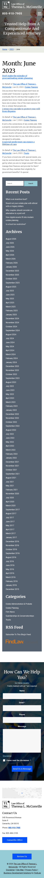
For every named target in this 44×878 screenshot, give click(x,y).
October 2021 (11, 470)
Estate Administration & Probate (19, 604)
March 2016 (10, 577)
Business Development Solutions (17, 873)
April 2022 (10, 446)
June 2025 (10, 295)
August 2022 (11, 430)
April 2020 (10, 502)
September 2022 (13, 426)
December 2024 (12, 318)
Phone (22, 714)
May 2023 (10, 394)
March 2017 (10, 533)
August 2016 (11, 557)
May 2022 (10, 442)
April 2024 (10, 350)
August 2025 (11, 287)
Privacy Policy (31, 870)
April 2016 (10, 573)
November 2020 (12, 493)
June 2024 (10, 342)
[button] (39, 13)
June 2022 (10, 438)
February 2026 (12, 263)
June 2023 (10, 390)
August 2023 (11, 382)
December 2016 (12, 541)
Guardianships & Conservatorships (20, 616)
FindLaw (37, 873)
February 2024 (12, 358)
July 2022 (10, 434)
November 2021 (12, 466)
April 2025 (10, 303)
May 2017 (10, 525)
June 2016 (10, 565)
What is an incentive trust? (16, 199)
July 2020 (10, 498)
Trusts (26, 153)
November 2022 (12, 418)
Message (22, 726)
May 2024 (10, 346)
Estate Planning (31, 87)
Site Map (20, 870)
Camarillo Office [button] (15, 840)
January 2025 (11, 314)
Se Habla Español (22, 683)
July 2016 (10, 561)
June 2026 (10, 247)
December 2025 (12, 271)
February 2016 (12, 581)
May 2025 (10, 298)
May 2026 (10, 251)
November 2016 (12, 545)
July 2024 (10, 338)
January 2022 (11, 458)
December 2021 (12, 462)
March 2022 (10, 450)
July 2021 (10, 482)
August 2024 (11, 334)
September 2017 (13, 509)
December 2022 (12, 414)
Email (22, 702)
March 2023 (10, 402)
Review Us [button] (22, 856)
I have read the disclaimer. (18, 760)
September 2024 (13, 330)
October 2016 (11, 549)
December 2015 (12, 589)
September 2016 (13, 553)
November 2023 (12, 370)
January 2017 (11, 537)
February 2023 (12, 406)
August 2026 (11, 239)
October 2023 (11, 374)
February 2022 (12, 454)
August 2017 (11, 513)
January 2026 (11, 267)
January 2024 (11, 362)
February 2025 (12, 310)
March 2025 (10, 307)
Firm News (10, 612)
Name (22, 691)
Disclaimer (7, 756)
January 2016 (11, 585)
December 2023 (12, 366)
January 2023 (11, 410)
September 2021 (13, 474)
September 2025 (13, 283)
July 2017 (10, 517)
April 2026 (10, 255)
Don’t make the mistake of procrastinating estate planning (17, 77)
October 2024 (11, 326)
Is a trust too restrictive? (16, 224)
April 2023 (10, 398)
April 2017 (10, 529)
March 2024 (10, 354)
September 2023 (13, 378)
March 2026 (10, 259)
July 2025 (10, 291)
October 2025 (11, 279)
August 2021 (11, 478)
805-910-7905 (12, 13)
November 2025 (12, 275)
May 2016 (10, 569)
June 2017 (10, 521)
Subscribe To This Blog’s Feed (18, 634)
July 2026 (10, 243)
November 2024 (12, 322)
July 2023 (10, 386)
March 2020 (10, 505)
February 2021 (12, 490)
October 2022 (11, 422)
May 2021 (10, 486)
